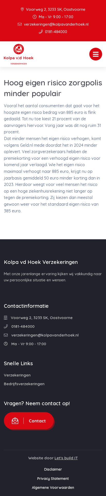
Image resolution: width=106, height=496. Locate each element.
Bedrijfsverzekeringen (24, 383)
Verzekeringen (17, 375)
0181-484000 (55, 31)
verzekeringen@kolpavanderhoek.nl (56, 24)
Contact (37, 420)
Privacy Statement (53, 478)
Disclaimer (53, 469)
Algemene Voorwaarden (53, 487)
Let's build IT (66, 457)
